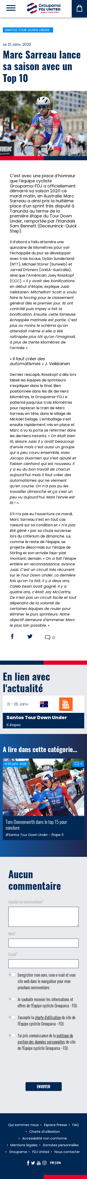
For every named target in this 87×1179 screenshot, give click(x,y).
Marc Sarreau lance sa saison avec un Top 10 (42, 66)
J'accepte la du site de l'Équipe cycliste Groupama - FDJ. (46, 1020)
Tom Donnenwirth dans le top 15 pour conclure (36, 824)
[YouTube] (39, 1163)
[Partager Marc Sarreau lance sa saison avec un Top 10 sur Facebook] (17, 636)
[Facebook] (28, 1163)
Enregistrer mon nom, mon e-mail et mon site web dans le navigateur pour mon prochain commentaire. (46, 981)
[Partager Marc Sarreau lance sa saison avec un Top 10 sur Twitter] (34, 636)
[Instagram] (44, 1163)
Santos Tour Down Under (27, 30)
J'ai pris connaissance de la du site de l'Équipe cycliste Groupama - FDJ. (46, 1041)
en (58, 1162)
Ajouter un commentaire (26, 902)
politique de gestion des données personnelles (45, 1038)
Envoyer (43, 1086)
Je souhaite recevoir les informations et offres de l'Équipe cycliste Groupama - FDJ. (47, 1002)
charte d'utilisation (48, 1017)
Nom (12, 933)
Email (13, 954)
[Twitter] (33, 1163)
